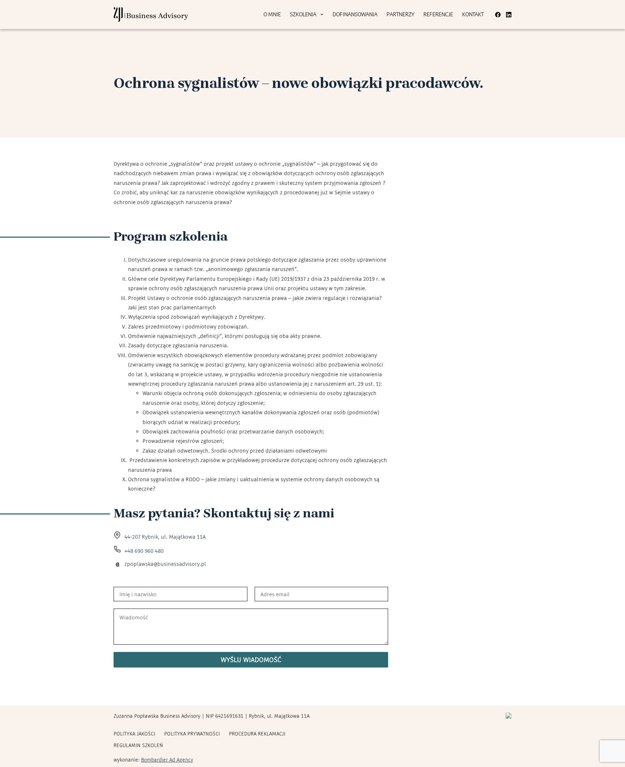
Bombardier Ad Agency (167, 760)
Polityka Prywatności (192, 733)
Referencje (438, 14)
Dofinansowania (354, 14)
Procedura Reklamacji (257, 733)
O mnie (272, 14)
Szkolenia (303, 14)
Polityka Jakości (134, 733)
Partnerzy (400, 14)
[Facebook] (498, 14)
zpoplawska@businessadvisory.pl (165, 563)
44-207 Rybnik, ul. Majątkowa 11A (165, 536)
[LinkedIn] (508, 14)
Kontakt (473, 14)
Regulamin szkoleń (138, 745)
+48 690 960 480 (143, 550)
